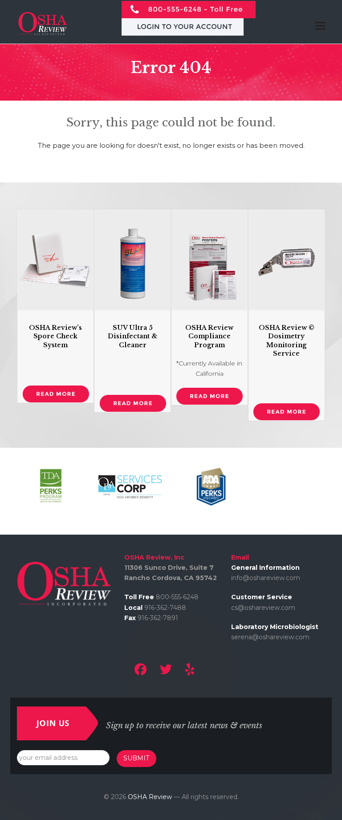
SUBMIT (136, 758)
